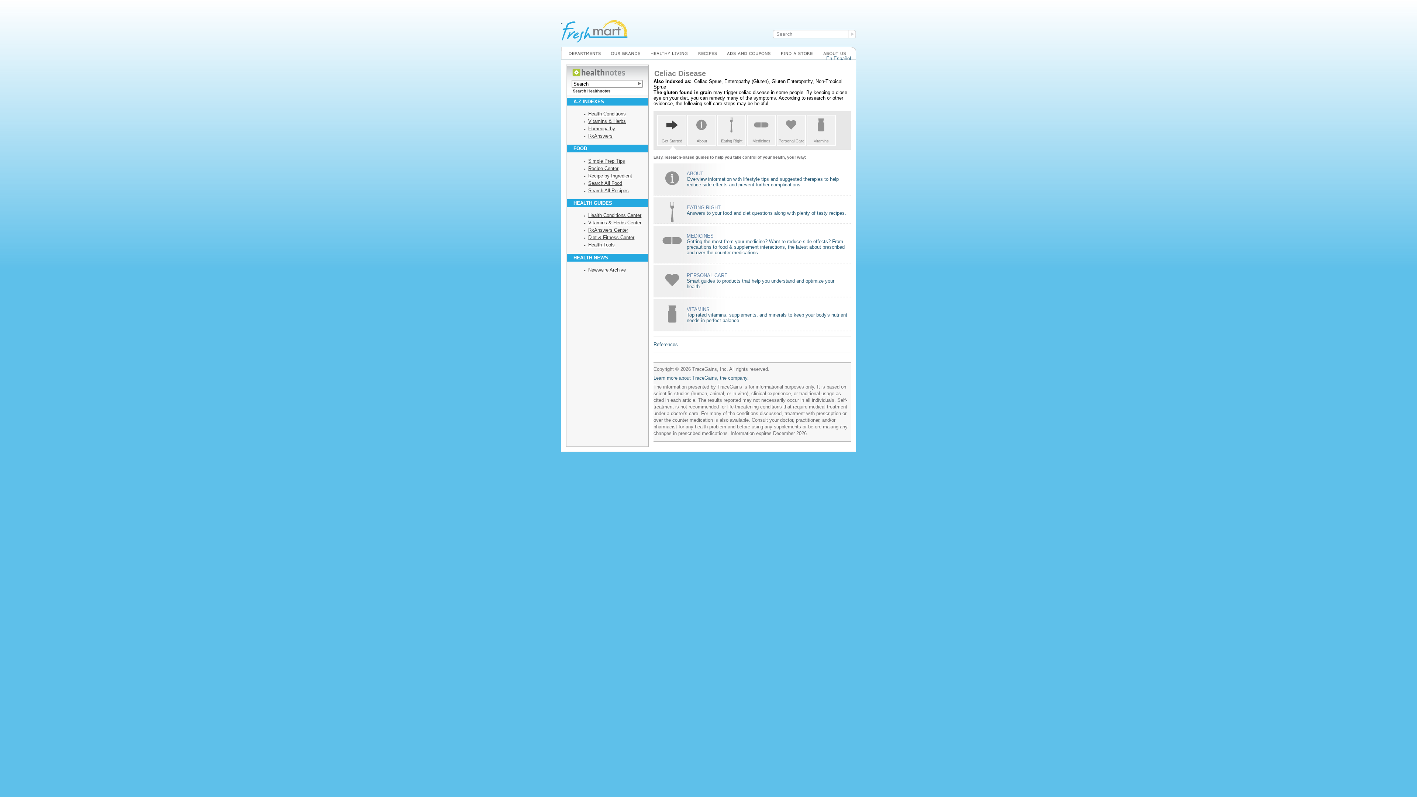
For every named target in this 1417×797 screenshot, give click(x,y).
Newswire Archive (607, 270)
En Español (838, 58)
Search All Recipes (608, 190)
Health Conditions (607, 114)
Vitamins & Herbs (607, 121)
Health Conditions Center (614, 215)
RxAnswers (600, 136)
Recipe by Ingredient (610, 176)
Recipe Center (603, 168)
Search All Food (605, 183)
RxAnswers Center (608, 230)
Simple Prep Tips (606, 161)
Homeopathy (601, 128)
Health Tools (601, 245)
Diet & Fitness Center (611, 237)
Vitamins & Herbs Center (614, 222)
